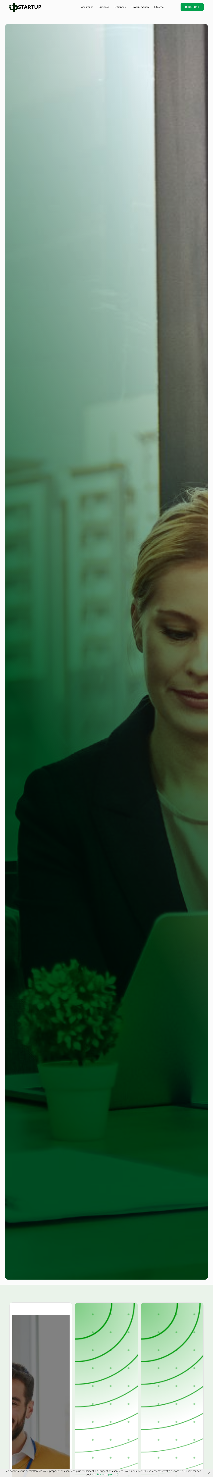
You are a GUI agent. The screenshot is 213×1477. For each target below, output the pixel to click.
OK (118, 1474)
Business (104, 7)
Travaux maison (140, 7)
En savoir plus (105, 1474)
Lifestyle (159, 7)
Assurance (87, 7)
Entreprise (120, 7)
